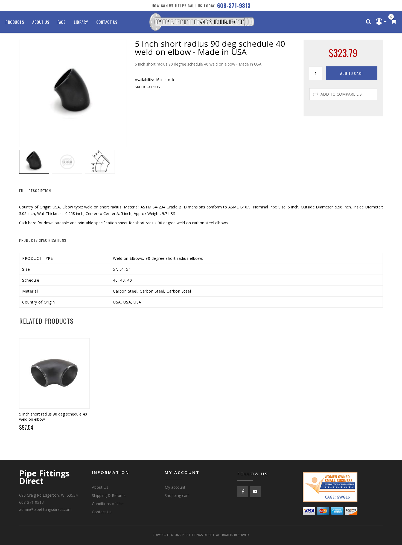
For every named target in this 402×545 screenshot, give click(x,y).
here (32, 222)
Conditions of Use (108, 503)
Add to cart (351, 73)
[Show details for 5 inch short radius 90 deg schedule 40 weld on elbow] (54, 373)
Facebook (242, 491)
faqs (61, 22)
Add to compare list (342, 94)
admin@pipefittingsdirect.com (45, 509)
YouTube (255, 491)
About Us (40, 22)
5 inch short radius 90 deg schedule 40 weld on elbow (53, 416)
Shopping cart (177, 495)
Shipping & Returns (109, 495)
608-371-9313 (234, 5)
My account (175, 487)
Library (81, 22)
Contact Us (107, 22)
